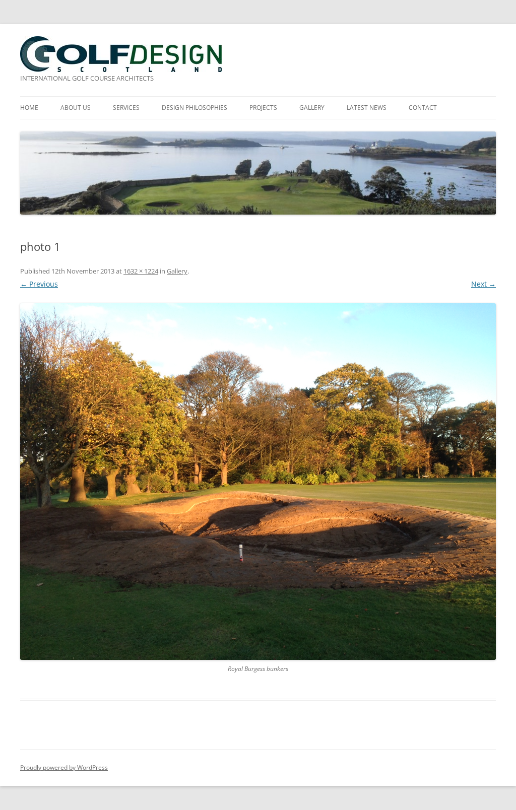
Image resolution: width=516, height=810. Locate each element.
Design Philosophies (194, 107)
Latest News (366, 107)
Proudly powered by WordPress (64, 767)
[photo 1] (258, 481)
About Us (75, 107)
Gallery (177, 271)
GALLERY (312, 107)
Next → (483, 284)
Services (126, 107)
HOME (29, 107)
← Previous (39, 284)
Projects (263, 107)
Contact (423, 107)
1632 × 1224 (140, 271)
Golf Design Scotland (121, 54)
